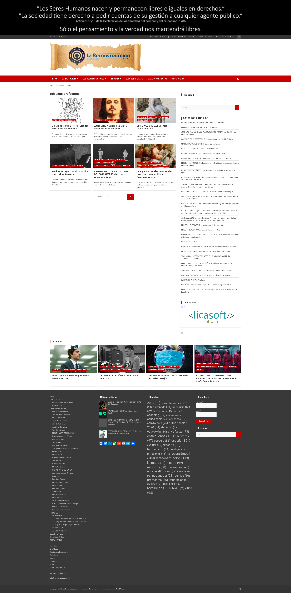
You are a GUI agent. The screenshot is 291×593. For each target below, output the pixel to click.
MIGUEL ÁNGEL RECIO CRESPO (64, 433)
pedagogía (163, 475)
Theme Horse (93, 589)
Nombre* (199, 402)
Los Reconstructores (93, 79)
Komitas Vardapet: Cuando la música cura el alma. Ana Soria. (70, 172)
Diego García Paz (58, 418)
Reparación (179, 480)
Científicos (163, 37)
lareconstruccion (172, 458)
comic (170, 415)
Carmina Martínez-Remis (61, 458)
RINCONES (115, 79)
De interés (208, 37)
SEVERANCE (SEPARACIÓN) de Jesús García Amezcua (201, 144)
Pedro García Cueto (59, 495)
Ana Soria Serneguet (60, 445)
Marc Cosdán (57, 455)
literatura (156, 463)
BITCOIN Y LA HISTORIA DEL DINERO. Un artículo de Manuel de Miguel (207, 192)
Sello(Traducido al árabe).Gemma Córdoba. (71, 522)
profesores (157, 480)
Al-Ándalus (168, 403)
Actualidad (191, 37)
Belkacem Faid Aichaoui (61, 510)
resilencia (154, 484)
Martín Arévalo (57, 485)
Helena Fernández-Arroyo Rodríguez (65, 504)
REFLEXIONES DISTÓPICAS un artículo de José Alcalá (204, 230)
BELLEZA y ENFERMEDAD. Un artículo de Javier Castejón (202, 225)
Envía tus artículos (157, 79)
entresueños (160, 436)
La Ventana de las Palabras (62, 403)
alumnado (162, 407)
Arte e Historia (58, 120)
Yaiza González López (60, 501)
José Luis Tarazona (59, 427)
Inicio (54, 79)
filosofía (171, 445)
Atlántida (165, 411)
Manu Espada (57, 498)
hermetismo (158, 449)
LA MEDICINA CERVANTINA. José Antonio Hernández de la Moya (205, 251)
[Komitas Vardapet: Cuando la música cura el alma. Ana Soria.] (70, 156)
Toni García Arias (58, 430)
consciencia (157, 419)
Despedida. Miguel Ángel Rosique (67, 525)
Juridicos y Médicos (228, 37)
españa (180, 440)
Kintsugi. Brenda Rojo (189, 242)
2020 (153, 403)
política (182, 475)
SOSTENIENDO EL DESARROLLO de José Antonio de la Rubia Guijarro (207, 139)
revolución (159, 488)
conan (178, 415)
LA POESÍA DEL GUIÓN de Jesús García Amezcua (199, 149)
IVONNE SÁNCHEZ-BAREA (62, 470)
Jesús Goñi (56, 461)
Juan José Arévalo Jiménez (62, 473)
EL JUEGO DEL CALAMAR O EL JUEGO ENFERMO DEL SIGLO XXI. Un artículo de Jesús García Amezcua (216, 378)
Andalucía (181, 407)
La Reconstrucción (70, 589)
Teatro (178, 488)
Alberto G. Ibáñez (58, 424)
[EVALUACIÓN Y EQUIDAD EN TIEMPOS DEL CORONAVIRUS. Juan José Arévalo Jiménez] (113, 156)
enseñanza (178, 431)
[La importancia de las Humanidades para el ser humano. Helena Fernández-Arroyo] (155, 156)
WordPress (120, 589)
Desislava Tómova (59, 479)
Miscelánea (154, 37)
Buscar (237, 107)
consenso (177, 419)
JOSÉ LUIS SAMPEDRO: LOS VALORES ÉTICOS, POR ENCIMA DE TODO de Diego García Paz (124, 422)
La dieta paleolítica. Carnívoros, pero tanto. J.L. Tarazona (202, 122)
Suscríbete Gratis (134, 79)
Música (200, 37)
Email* (198, 411)
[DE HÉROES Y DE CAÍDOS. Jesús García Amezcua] (155, 110)
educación (157, 431)
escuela (162, 440)
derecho (169, 427)
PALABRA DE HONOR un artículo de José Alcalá (199, 127)
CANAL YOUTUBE (69, 79)
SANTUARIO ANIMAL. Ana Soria (193, 280)
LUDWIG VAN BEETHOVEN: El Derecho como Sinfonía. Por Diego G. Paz (207, 158)
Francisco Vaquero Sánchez (62, 436)
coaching (156, 415)
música (183, 467)
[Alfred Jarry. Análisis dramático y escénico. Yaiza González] (113, 110)
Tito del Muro (57, 442)
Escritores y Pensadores (178, 37)
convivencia (157, 423)
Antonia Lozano (58, 439)
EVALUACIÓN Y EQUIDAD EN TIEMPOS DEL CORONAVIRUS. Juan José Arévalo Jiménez (112, 174)
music (172, 467)
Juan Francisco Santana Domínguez (65, 448)
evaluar (154, 445)
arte (152, 411)
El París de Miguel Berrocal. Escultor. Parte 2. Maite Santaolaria (70, 127)
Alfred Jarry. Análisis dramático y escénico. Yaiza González (110, 127)
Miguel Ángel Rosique (60, 507)
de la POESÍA (57, 516)
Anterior (98, 197)
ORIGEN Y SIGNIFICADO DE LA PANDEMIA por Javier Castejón (204, 153)
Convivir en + (57, 406)
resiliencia (172, 483)
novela (170, 471)
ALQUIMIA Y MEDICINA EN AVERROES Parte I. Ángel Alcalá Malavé (206, 275)
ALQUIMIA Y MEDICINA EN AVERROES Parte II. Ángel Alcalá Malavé (206, 270)
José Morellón (57, 491)
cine (177, 411)
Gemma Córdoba (58, 464)
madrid (174, 463)
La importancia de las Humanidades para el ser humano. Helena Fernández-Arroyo (154, 174)
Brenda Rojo (56, 452)
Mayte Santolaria (58, 467)
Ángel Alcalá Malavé (59, 421)
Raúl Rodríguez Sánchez (61, 482)
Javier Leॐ (56, 476)
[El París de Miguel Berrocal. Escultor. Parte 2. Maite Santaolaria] (70, 110)
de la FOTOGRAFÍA (59, 531)
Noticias (152, 120)
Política (217, 37)
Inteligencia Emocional (166, 451)
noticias (155, 471)
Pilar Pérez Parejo (58, 488)
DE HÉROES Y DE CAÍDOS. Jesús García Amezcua (153, 127)
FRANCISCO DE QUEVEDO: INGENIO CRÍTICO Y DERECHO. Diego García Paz (209, 247)
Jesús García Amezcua (61, 415)
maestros (156, 467)
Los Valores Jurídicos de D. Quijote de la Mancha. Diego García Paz (206, 285)
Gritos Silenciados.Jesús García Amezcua (70, 519)
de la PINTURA (57, 528)
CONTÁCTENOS (177, 79)
